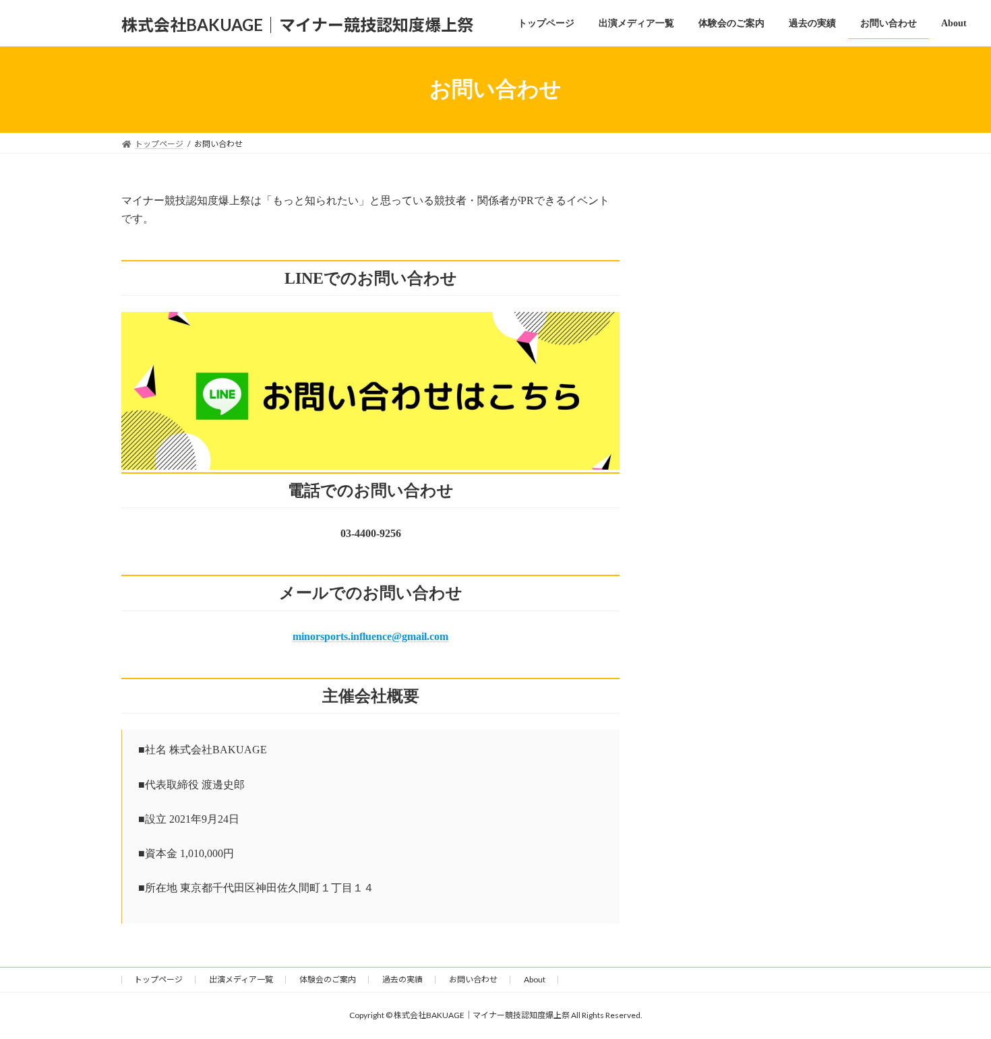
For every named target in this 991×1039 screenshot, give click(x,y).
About (534, 979)
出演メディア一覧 (241, 979)
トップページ (158, 979)
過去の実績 (402, 979)
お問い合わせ (473, 979)
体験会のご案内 (327, 979)
